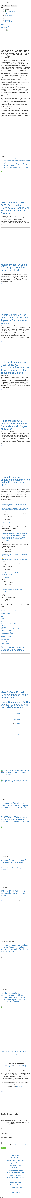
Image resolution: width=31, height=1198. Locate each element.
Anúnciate (3, 24)
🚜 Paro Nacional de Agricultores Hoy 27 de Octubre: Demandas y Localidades (15, 772)
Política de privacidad (15, 1187)
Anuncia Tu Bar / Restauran (15, 1158)
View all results (6, 6)
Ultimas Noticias (9, 22)
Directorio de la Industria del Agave (10, 624)
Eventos (7, 18)
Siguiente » (18, 1054)
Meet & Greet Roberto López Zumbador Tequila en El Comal (14, 694)
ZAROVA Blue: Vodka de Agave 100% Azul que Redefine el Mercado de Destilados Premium (15, 819)
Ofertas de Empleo (17, 628)
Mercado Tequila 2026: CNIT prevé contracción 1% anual (13, 861)
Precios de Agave (5, 639)
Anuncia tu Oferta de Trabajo (15, 1167)
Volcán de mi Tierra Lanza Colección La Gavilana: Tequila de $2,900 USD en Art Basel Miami (14, 806)
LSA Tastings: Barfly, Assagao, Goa (13, 159)
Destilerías (3, 627)
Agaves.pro (6, 1071)
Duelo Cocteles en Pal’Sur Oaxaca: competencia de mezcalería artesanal (15, 704)
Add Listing (4, 27)
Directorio (7, 20)
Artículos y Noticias (6, 636)
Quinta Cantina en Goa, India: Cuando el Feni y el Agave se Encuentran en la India (15, 319)
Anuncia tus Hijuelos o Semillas (15, 1177)
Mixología (8, 643)
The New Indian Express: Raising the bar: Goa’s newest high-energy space (16, 168)
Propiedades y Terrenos (7, 630)
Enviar (3, 1148)
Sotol (2, 621)
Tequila (2, 619)
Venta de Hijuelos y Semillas (8, 632)
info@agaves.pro (20, 1086)
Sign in (3, 26)
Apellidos (4, 1133)
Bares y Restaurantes (6, 628)
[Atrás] (0, 1197)
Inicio (6, 13)
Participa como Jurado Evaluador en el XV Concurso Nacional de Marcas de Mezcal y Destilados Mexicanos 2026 (15, 948)
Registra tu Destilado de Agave (15, 1160)
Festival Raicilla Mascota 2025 (14, 1051)
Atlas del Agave (9, 15)
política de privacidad (20, 1145)
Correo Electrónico (6, 1137)
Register (9, 26)
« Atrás (12, 1054)
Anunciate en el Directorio (15, 1170)
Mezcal (2, 616)
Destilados (7, 17)
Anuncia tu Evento (15, 1165)
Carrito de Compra (15, 1182)
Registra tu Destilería (15, 1163)
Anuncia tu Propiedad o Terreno (16, 1172)
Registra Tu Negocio (15, 1155)
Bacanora (3, 615)
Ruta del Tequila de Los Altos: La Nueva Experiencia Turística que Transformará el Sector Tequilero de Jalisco (15, 367)
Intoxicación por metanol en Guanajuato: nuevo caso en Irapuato (13, 892)
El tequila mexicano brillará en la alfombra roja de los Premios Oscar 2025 (15, 481)
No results (14, 6)
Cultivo (3, 643)
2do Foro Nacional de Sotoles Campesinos (13, 648)
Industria (3, 637)
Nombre (3, 1129)
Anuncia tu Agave (15, 1175)
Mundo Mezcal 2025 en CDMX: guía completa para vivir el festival (14, 267)
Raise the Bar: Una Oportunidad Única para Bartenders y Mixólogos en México (14, 425)
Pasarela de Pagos (15, 1185)
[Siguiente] (2, 1197)
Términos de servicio (15, 1190)
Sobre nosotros (15, 1192)
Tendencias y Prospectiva (6, 641)
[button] (28, 610)
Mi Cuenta (15, 1180)
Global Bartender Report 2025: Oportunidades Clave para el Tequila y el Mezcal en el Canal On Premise (15, 208)
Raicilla (2, 618)
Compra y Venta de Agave (8, 633)
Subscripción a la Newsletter (8, 611)
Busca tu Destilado (6, 613)
